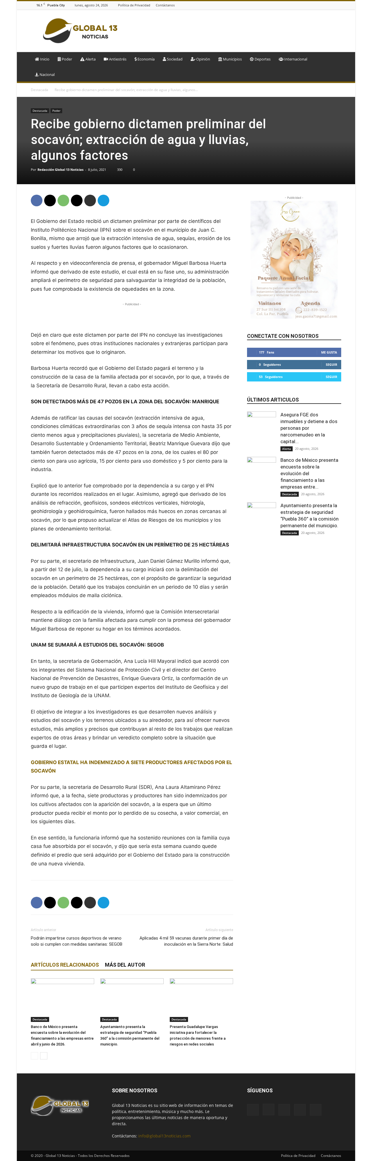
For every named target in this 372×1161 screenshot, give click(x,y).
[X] (338, 5)
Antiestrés (117, 59)
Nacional (47, 74)
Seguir (331, 364)
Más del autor (125, 965)
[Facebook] (309, 5)
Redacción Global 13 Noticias (60, 169)
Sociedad (174, 59)
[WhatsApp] (63, 200)
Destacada (39, 89)
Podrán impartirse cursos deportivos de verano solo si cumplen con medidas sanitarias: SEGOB (76, 941)
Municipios (232, 59)
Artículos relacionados (65, 965)
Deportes (262, 59)
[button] (334, 59)
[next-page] (43, 1055)
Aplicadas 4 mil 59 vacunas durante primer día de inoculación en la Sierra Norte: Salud (186, 941)
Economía (146, 59)
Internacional (295, 59)
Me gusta (329, 352)
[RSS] (331, 5)
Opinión (202, 59)
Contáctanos (165, 5)
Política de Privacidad (134, 5)
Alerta (90, 59)
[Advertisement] (235, 31)
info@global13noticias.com (164, 1136)
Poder (66, 59)
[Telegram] (103, 200)
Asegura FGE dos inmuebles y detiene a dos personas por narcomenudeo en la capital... (308, 428)
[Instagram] (316, 5)
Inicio (44, 59)
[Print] (90, 200)
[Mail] (323, 5)
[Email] (77, 200)
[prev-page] (34, 1055)
